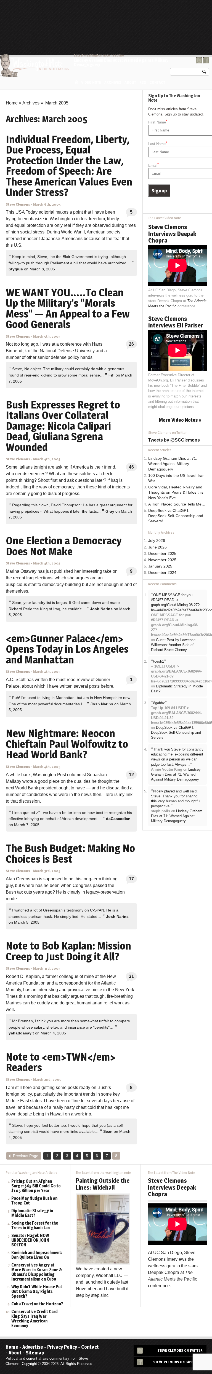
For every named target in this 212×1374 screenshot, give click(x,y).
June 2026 (157, 547)
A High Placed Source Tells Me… (176, 504)
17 (131, 878)
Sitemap (35, 1353)
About (130, 82)
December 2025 (162, 554)
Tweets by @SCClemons (174, 440)
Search (204, 72)
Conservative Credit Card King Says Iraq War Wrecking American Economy (34, 1319)
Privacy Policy (62, 1347)
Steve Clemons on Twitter (180, 1350)
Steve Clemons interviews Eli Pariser (175, 322)
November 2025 (162, 560)
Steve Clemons (18, 204)
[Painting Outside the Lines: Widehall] (103, 1228)
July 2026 (156, 541)
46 (131, 467)
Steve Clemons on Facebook (178, 1362)
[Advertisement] (108, 15)
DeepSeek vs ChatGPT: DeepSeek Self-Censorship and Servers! (175, 516)
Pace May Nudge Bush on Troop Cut (34, 1201)
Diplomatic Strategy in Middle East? (32, 1213)
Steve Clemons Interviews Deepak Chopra (172, 233)
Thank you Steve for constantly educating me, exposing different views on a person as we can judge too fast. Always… (177, 757)
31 (131, 976)
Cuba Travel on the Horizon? (37, 1304)
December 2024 (162, 573)
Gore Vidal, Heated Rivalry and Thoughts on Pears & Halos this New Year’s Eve (175, 492)
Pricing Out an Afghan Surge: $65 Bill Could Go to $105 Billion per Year (36, 1186)
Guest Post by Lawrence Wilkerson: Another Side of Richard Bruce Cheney (173, 645)
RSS (142, 82)
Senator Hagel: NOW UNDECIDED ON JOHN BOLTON (30, 1240)
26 (131, 344)
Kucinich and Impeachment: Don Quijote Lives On (36, 1255)
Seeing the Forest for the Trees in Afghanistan (34, 1225)
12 (131, 774)
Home (76, 82)
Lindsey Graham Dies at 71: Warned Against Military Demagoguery (121, 62)
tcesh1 (158, 661)
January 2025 (160, 566)
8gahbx (159, 703)
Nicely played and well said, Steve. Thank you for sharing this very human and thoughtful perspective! (175, 798)
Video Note (91, 82)
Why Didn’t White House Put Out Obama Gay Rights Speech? (36, 1292)
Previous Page (25, 1156)
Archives (112, 82)
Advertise (32, 1347)
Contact (157, 82)
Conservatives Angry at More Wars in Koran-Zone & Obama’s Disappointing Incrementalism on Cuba (36, 1272)
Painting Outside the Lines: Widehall (102, 1184)
